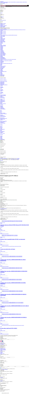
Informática (1, 46)
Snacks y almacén (2, 66)
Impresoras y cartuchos (3, 78)
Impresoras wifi (21, 29)
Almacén (1, 62)
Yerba (7, 63)
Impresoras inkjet (13, 29)
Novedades (3, 2)
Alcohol (1, 71)
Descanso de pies (2, 59)
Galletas (9, 63)
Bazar (1, 65)
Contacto (6, 2)
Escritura (1, 37)
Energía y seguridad (2, 54)
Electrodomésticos (2, 57)
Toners (1, 31)
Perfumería (1, 70)
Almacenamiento (2, 52)
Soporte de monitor (13, 59)
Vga (0, 112)
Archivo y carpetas (2, 35)
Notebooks (1, 48)
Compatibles (4, 32)
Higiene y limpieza (2, 133)
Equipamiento (2, 61)
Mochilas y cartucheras (3, 45)
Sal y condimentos (2, 129)
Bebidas (1, 64)
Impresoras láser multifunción (3, 84)
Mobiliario (1, 56)
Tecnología (1, 104)
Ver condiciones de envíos (3, 208)
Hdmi (1, 110)
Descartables (1, 68)
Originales (1, 32)
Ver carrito (1, 377)
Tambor (1, 90)
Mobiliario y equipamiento (3, 113)
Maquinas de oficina (2, 101)
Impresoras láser (9, 29)
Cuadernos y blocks (2, 38)
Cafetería (1, 69)
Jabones (5, 71)
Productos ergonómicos (3, 58)
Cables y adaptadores (2, 53)
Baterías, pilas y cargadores (3, 60)
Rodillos (1, 96)
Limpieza (1, 73)
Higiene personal (2, 74)
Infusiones (5, 63)
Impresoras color (17, 29)
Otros (1, 34)
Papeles (1, 72)
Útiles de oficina (2, 39)
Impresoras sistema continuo (3, 29)
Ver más (24, 29)
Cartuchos (1, 30)
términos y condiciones (5, 369)
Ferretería (1, 119)
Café (3, 63)
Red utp (1, 111)
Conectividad (1, 50)
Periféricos (1, 49)
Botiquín (3, 71)
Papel (1, 44)
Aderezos (1, 63)
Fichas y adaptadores (9, 60)
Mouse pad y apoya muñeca (8, 59)
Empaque (1, 42)
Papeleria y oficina (2, 97)
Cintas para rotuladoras (3, 95)
